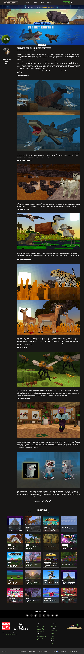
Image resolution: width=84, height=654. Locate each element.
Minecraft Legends (40, 629)
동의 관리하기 (14, 634)
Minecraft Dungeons (40, 628)
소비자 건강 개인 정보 (31, 651)
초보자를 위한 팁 (54, 630)
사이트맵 (52, 635)
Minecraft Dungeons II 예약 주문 (49, 7)
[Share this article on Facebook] (50, 501)
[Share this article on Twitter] (43, 501)
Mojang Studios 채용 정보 (41, 636)
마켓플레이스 (53, 624)
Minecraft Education (40, 631)
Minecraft (38, 624)
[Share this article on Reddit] (46, 501)
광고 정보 (45, 651)
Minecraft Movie (40, 639)
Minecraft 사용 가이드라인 (6, 634)
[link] (27, 615)
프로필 (52, 641)
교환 (52, 643)
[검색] (72, 2)
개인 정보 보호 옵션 (62, 651)
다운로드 (52, 636)
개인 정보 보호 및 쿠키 (23, 651)
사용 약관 (38, 651)
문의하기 (52, 638)
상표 (42, 651)
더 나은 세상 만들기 (40, 638)
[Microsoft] (73, 651)
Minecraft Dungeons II (41, 626)
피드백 (52, 633)
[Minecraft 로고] (11, 2)
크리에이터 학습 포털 (40, 635)
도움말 (52, 631)
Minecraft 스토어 (54, 626)
